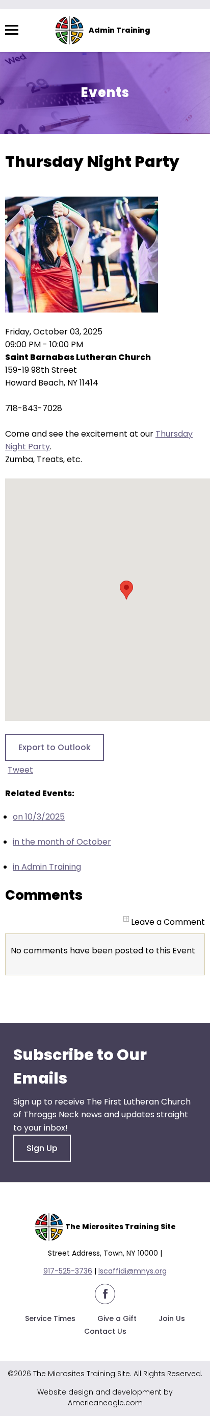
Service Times (50, 1318)
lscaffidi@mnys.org (132, 1271)
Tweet (20, 770)
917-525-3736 (67, 1271)
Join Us (172, 1318)
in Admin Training (47, 867)
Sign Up (42, 1148)
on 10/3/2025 (39, 817)
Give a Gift (117, 1318)
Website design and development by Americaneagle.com (105, 1397)
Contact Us (105, 1331)
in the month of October (62, 842)
